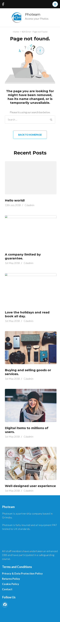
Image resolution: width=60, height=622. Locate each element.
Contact (7, 589)
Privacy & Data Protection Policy (22, 573)
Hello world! (15, 200)
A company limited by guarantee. (23, 256)
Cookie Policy (10, 584)
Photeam (32, 14)
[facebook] (5, 604)
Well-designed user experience (30, 486)
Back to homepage (30, 134)
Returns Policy (11, 578)
